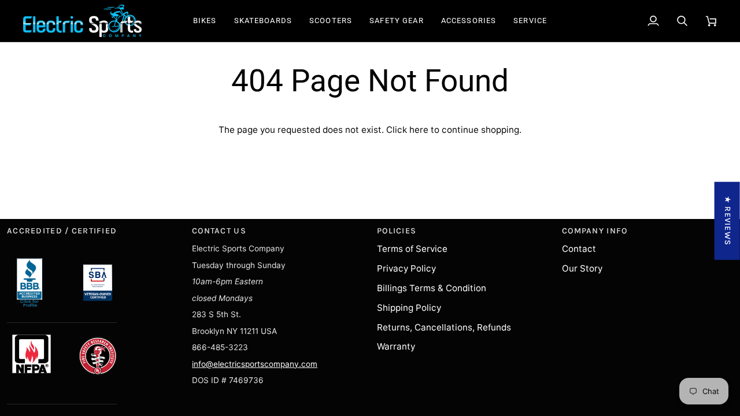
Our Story (582, 268)
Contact (579, 248)
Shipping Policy (409, 307)
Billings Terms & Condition (431, 288)
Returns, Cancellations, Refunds (444, 327)
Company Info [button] (594, 231)
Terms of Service (412, 248)
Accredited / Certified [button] (62, 231)
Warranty (396, 346)
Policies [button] (396, 231)
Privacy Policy (406, 268)
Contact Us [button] (219, 231)
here (418, 129)
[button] (204, 21)
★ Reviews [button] (727, 221)
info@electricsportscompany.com (254, 364)
